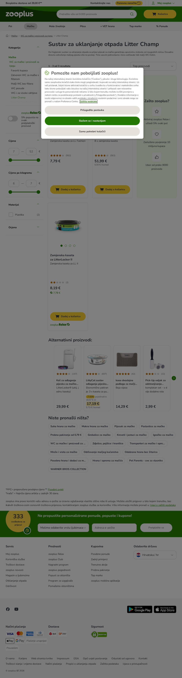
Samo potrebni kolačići (92, 131)
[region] (92, 103)
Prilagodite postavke (92, 110)
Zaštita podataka (88, 101)
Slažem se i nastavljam (92, 120)
